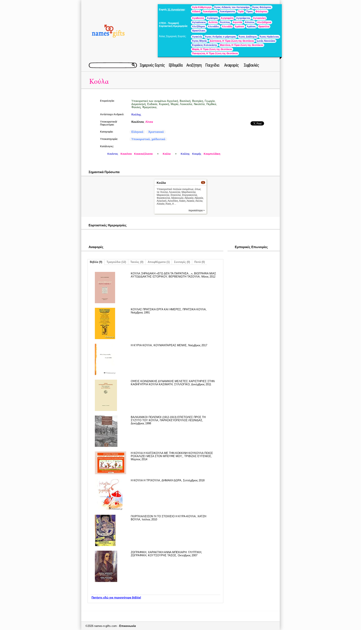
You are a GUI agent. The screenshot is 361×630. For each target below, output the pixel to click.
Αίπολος (250, 22)
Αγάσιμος (212, 18)
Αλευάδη (227, 26)
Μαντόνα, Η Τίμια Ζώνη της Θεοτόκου (241, 45)
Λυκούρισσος (227, 11)
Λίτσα (149, 121)
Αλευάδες (213, 26)
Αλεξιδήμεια (264, 22)
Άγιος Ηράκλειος (269, 36)
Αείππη (212, 22)
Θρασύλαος (199, 30)
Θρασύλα (263, 26)
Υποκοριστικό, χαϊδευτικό (148, 139)
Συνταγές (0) (182, 262)
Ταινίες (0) (136, 262)
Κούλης (136, 114)
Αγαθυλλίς (198, 18)
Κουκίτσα (126, 153)
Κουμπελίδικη (212, 153)
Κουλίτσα (137, 121)
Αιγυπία (237, 22)
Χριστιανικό (156, 131)
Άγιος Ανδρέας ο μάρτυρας (220, 36)
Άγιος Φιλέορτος (261, 7)
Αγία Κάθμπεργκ (202, 7)
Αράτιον (239, 26)
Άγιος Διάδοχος (248, 36)
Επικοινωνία (127, 625)
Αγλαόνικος (199, 22)
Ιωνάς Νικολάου (266, 40)
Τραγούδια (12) (116, 262)
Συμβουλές (251, 65)
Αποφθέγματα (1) (159, 262)
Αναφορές (231, 65)
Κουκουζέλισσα (143, 153)
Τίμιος (249, 11)
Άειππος (225, 22)
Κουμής (196, 153)
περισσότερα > (196, 210)
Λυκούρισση (210, 11)
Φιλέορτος (261, 11)
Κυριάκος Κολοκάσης (204, 45)
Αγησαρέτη (227, 18)
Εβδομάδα (176, 65)
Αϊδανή (196, 11)
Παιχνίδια (212, 65)
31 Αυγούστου (176, 9)
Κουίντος (112, 153)
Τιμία (241, 11)
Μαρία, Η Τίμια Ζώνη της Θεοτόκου (212, 49)
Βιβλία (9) (96, 262)
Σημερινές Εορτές (152, 65)
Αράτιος (251, 26)
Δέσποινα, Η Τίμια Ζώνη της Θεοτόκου (232, 40)
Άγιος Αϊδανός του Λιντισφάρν (232, 7)
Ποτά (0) (199, 262)
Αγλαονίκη (259, 18)
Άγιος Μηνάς (199, 40)
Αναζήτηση (194, 65)
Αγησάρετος (243, 18)
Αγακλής (197, 36)
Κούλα (99, 81)
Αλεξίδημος (198, 26)
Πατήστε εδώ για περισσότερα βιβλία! (116, 597)
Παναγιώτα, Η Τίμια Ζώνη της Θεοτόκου (215, 53)
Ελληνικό (137, 131)
